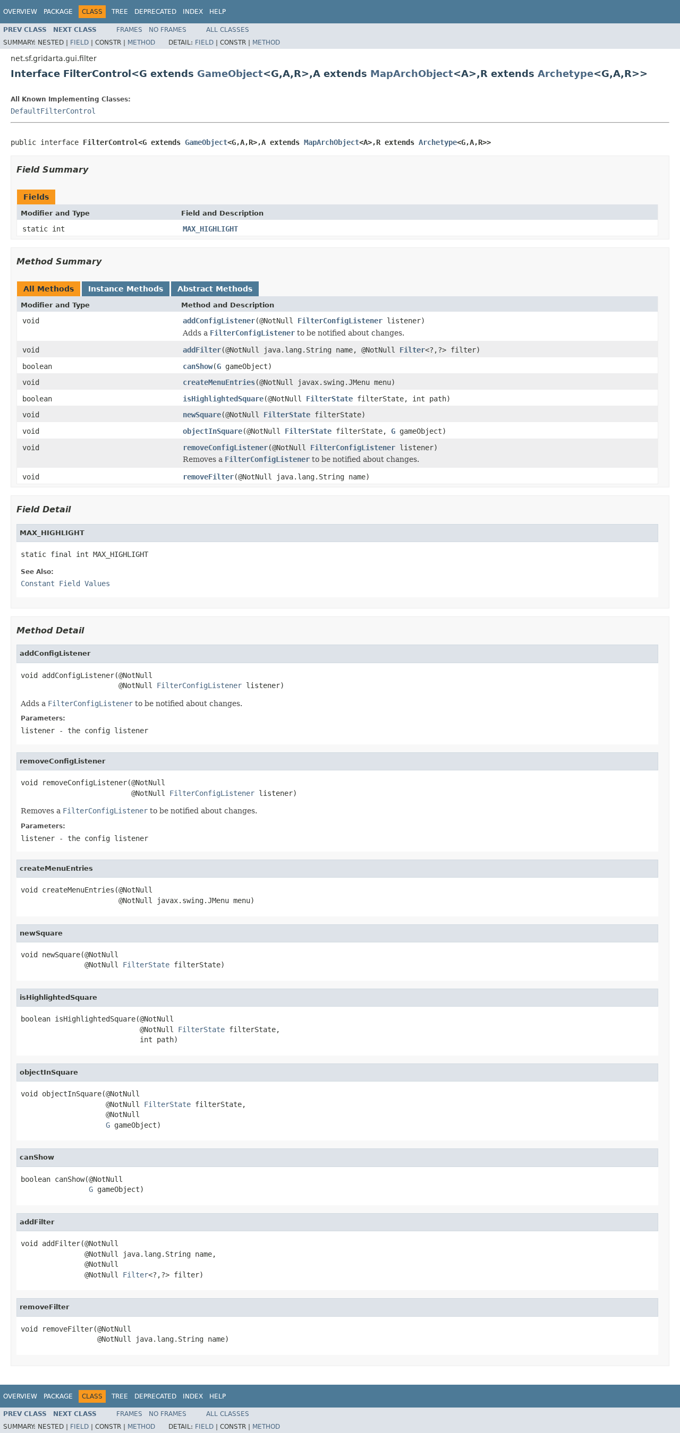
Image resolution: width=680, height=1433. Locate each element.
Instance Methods (125, 289)
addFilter (202, 350)
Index (193, 11)
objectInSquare (212, 431)
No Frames (167, 29)
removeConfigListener (225, 447)
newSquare (202, 414)
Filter (412, 350)
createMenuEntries (219, 382)
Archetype (565, 73)
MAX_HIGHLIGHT (210, 229)
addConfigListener (219, 320)
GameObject (230, 73)
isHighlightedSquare (223, 398)
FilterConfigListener (340, 320)
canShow (197, 366)
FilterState (329, 398)
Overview (20, 11)
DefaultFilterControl (53, 111)
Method (141, 42)
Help (217, 11)
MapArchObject (411, 73)
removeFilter (208, 477)
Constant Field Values (65, 583)
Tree (120, 11)
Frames (129, 29)
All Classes (227, 29)
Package (58, 11)
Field (79, 42)
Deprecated (155, 11)
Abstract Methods (214, 289)
